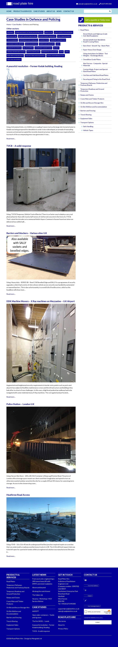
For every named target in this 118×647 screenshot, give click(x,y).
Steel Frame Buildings (64, 36)
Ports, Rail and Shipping (14, 59)
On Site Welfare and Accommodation (93, 107)
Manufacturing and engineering (35, 55)
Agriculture (48, 32)
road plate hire (23, 3)
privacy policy (99, 617)
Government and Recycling (43, 48)
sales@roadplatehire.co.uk (67, 611)
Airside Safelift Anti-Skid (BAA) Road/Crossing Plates (94, 41)
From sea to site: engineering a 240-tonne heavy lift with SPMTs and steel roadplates (43, 581)
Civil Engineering (12, 40)
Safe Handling (88, 126)
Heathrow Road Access (18, 494)
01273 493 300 (106, 4)
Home (9, 11)
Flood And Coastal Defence (15, 44)
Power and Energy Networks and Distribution (29, 32)
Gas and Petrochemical (14, 48)
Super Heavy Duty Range (92, 50)
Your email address (93, 585)
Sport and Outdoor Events (15, 55)
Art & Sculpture (12, 36)
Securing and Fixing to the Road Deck (96, 79)
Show (61, 51)
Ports (58, 44)
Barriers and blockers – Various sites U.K (26, 233)
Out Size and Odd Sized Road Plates (95, 75)
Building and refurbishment (47, 36)
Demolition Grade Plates (92, 59)
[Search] (110, 11)
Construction (44, 40)
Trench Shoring (85, 115)
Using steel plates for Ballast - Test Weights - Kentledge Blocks (95, 55)
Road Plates (84, 30)
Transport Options (87, 122)
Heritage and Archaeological (16, 51)
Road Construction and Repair (63, 32)
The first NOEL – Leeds (40, 621)
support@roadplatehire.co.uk (68, 609)
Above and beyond (39, 587)
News (59, 11)
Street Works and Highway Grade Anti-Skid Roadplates (95, 35)
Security (56, 48)
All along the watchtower (41, 591)
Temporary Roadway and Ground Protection (92, 90)
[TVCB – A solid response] (41, 212)
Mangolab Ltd (37, 638)
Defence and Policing (33, 51)
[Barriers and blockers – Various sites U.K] (41, 280)
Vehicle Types (88, 130)
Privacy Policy (63, 629)
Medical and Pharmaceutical (55, 55)
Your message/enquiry (94, 606)
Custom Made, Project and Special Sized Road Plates (95, 70)
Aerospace (10, 32)
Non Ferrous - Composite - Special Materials (95, 64)
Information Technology (49, 51)
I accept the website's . (93, 617)
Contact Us (68, 11)
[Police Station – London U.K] (41, 474)
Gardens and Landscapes (47, 44)
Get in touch (65, 575)
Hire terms (62, 621)
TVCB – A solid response (18, 145)
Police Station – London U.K (20, 404)
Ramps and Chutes (87, 95)
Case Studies (39, 11)
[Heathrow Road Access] (41, 542)
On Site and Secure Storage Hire (91, 103)
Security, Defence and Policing (28, 36)
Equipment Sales (86, 118)
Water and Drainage (31, 44)
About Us (51, 11)
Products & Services (22, 11)
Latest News (39, 575)
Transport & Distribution (57, 40)
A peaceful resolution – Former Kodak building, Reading (34, 66)
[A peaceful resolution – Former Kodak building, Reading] (41, 125)
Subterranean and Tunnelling (28, 40)
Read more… (10, 139)
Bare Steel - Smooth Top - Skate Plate (96, 46)
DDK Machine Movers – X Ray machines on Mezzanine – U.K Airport (40, 301)
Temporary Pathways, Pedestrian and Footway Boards (93, 84)
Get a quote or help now (97, 19)
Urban (67, 51)
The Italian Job (37, 595)
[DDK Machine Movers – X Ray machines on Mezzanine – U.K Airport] (41, 383)
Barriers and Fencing (87, 111)
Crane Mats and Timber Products (92, 99)
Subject (90, 596)
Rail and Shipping (28, 48)
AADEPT (35, 611)
